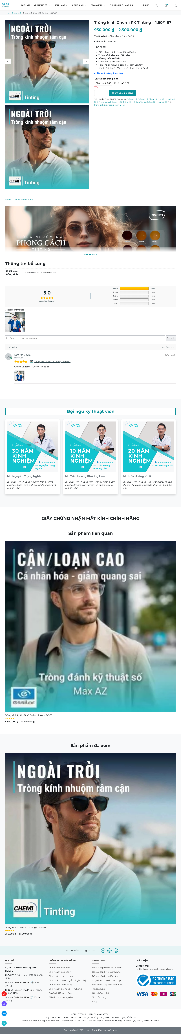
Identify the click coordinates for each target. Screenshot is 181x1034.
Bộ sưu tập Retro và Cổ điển (107, 948)
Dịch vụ (25, 5)
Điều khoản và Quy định (61, 977)
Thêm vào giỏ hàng (122, 106)
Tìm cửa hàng (99, 977)
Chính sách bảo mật (59, 948)
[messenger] (4, 1003)
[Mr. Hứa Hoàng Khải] (148, 437)
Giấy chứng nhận (101, 973)
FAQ (94, 981)
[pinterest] (116, 931)
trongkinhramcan (117, 117)
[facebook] (103, 931)
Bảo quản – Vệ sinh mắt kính (107, 965)
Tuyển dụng (98, 969)
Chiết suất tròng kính (106, 78)
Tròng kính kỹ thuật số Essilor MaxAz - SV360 (28, 695)
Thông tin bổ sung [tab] (23, 199)
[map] (4, 994)
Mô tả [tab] (8, 199)
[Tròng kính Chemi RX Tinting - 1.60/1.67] (32, 341)
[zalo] (4, 1013)
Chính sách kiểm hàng (60, 965)
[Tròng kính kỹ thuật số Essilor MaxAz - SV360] (90, 606)
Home (7, 13)
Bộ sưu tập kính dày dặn (105, 956)
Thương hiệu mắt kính (122, 5)
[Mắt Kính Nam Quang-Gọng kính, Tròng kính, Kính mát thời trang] (5, 5)
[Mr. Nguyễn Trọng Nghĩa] (32, 437)
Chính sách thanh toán (61, 956)
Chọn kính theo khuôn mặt (106, 960)
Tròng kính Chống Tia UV (134, 115)
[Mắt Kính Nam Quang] (47, 61)
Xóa (96, 88)
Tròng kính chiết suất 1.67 (110, 115)
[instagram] (109, 931)
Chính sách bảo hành (60, 952)
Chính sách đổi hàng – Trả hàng (65, 969)
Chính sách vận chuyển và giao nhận (68, 960)
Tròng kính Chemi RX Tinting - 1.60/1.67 (52, 342)
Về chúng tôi (41, 5)
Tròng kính (97, 5)
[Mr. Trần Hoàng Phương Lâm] (90, 437)
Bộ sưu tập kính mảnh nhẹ (106, 952)
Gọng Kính (77, 5)
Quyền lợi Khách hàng (60, 973)
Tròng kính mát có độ (157, 115)
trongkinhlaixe (101, 117)
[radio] (106, 83)
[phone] (4, 1023)
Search (171, 318)
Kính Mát (60, 5)
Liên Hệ (145, 5)
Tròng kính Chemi (146, 112)
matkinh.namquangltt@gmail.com (154, 949)
